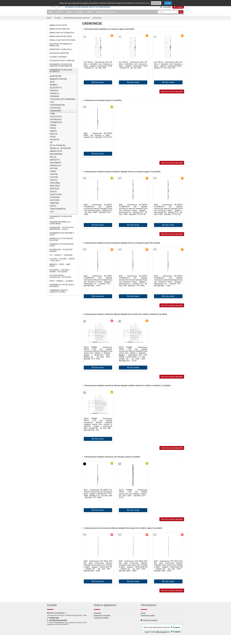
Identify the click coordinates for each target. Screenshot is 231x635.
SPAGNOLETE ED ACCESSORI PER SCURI (61, 239)
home (50, 12)
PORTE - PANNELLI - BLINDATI (61, 281)
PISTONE (54, 177)
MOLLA (53, 157)
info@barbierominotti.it (58, 620)
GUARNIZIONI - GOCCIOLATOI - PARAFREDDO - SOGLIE (61, 228)
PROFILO (54, 180)
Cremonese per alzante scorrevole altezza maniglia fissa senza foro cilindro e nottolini (125, 314)
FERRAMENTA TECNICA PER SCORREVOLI (60, 71)
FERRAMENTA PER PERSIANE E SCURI (61, 234)
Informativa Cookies (148, 615)
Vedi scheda (99, 82)
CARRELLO (54, 93)
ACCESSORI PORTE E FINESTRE (61, 61)
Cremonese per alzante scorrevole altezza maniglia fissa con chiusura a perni (122, 243)
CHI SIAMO (79, 12)
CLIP (52, 102)
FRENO (53, 128)
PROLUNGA (55, 183)
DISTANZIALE (56, 119)
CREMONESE (55, 111)
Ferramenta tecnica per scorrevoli (76, 18)
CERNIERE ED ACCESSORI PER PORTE (61, 245)
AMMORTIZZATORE (58, 79)
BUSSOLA (54, 90)
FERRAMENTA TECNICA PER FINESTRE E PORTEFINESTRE (60, 65)
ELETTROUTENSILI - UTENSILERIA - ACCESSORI (60, 276)
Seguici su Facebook (150, 620)
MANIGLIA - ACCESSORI (60, 148)
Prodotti (60, 12)
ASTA (52, 82)
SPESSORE (55, 197)
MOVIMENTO (55, 163)
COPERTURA (55, 108)
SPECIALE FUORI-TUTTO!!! (106, 12)
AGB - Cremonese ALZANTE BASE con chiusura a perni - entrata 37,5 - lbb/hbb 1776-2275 (98, 135)
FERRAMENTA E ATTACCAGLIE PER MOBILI (61, 286)
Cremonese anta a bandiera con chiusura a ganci (109, 29)
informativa (156, 3)
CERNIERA (54, 96)
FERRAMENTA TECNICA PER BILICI (60, 217)
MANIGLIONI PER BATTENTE (60, 36)
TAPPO (53, 206)
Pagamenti (97, 613)
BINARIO (53, 85)
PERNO (53, 171)
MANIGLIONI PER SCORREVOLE (61, 33)
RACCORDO (55, 186)
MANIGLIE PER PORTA (58, 25)
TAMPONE (54, 203)
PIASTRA (54, 174)
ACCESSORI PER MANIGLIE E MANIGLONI (60, 45)
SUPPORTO (55, 200)
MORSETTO (55, 160)
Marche (69, 12)
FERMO (53, 125)
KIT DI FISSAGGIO (57, 145)
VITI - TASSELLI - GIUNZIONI (60, 255)
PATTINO (54, 168)
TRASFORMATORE (58, 209)
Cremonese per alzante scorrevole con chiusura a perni (112, 457)
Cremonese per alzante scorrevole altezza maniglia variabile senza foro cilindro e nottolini (127, 385)
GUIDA (52, 137)
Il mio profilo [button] (167, 7)
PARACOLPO (55, 165)
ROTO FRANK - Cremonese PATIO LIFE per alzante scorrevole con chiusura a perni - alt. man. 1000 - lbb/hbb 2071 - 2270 (133, 494)
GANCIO (53, 131)
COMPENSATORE (57, 105)
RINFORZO (54, 189)
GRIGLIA (53, 134)
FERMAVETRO (56, 122)
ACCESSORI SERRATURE (59, 53)
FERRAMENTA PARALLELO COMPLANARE (60, 223)
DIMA (52, 114)
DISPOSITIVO (56, 116)
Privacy (143, 613)
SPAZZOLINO (56, 194)
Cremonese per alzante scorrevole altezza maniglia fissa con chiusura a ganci (122, 171)
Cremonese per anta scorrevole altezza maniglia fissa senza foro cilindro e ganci (123, 528)
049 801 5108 (54, 618)
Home (49, 18)
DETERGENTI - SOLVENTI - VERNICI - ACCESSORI (60, 271)
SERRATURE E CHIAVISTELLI (60, 49)
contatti (90, 12)
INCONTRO (54, 139)
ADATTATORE (55, 76)
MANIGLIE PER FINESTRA (59, 29)
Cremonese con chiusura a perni (102, 100)
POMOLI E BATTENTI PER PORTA (62, 40)
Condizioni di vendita (101, 618)
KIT (51, 142)
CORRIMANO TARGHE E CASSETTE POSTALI (58, 291)
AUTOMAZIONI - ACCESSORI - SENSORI (61, 250)
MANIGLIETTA (56, 151)
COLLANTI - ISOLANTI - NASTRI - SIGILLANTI (62, 260)
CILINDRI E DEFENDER (58, 57)
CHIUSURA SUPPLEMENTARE (62, 99)
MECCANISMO (56, 154)
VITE (52, 212)
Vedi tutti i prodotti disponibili (172, 91)
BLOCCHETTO (56, 88)
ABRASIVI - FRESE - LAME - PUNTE (60, 265)
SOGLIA (53, 191)
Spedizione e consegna (102, 615)
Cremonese (97, 18)
